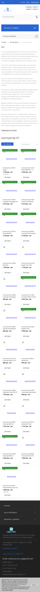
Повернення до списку (9, 130)
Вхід (28, 2)
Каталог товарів (11, 28)
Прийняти (34, 585)
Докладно (7, 177)
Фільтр (9, 144)
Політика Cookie (7, 590)
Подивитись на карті (10, 548)
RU (24, 2)
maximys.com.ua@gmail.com (20, 559)
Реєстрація (35, 2)
